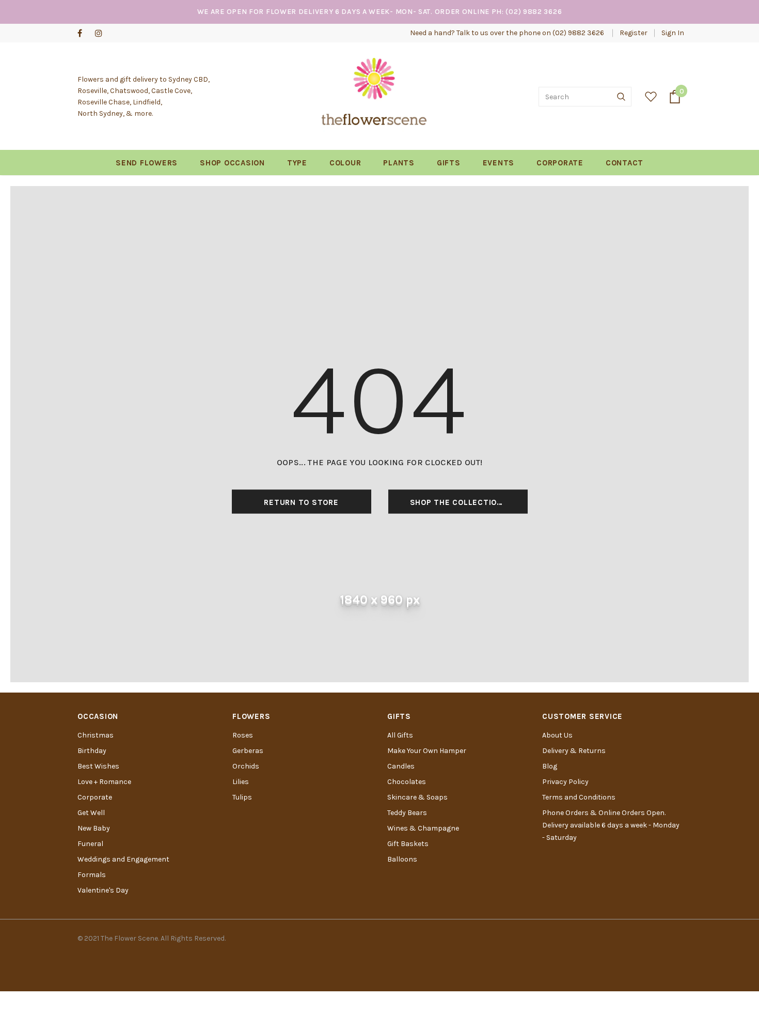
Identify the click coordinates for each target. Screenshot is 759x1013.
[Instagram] (101, 33)
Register (633, 32)
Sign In (672, 32)
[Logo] (374, 96)
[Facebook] (83, 33)
